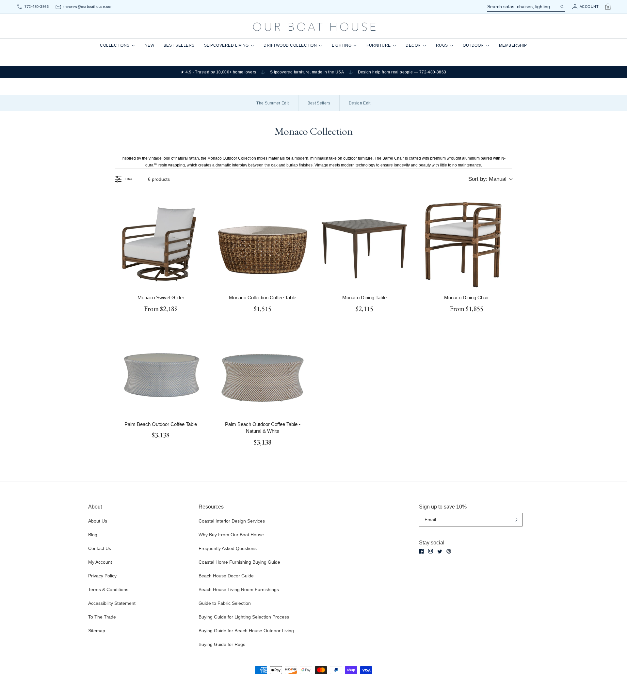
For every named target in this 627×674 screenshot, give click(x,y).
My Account (100, 562)
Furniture (378, 45)
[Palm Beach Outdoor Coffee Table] (160, 369)
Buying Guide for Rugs (222, 644)
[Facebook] (421, 551)
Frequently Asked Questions (228, 548)
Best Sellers (179, 45)
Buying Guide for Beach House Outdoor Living (246, 630)
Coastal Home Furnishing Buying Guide (239, 562)
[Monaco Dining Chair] (466, 243)
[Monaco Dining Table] (364, 243)
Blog (92, 534)
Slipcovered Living (226, 45)
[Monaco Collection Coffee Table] (262, 243)
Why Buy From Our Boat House (231, 534)
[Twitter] (439, 551)
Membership (513, 45)
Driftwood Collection (290, 45)
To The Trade (102, 616)
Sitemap (96, 630)
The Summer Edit (272, 103)
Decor (413, 45)
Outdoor (473, 45)
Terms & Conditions (108, 589)
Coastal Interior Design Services (232, 521)
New (149, 45)
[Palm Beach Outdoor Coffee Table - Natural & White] (262, 369)
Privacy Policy (102, 575)
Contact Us (99, 548)
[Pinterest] (448, 551)
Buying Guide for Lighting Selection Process (244, 616)
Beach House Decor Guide (226, 575)
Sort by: (487, 179)
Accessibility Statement (112, 603)
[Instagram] (430, 551)
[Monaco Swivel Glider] (160, 243)
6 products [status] (159, 179)
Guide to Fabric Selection (225, 603)
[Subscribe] (516, 519)
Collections (115, 45)
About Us (97, 521)
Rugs (442, 45)
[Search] (561, 6)
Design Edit (360, 103)
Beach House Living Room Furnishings (239, 589)
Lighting (341, 45)
